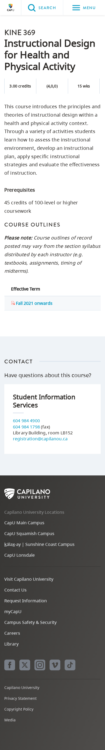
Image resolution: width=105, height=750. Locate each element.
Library (11, 644)
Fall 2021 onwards (33, 303)
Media (10, 719)
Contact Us (15, 590)
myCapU (13, 611)
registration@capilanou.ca (40, 439)
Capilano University (10, 7)
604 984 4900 (26, 421)
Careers (12, 633)
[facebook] (9, 665)
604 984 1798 (26, 427)
